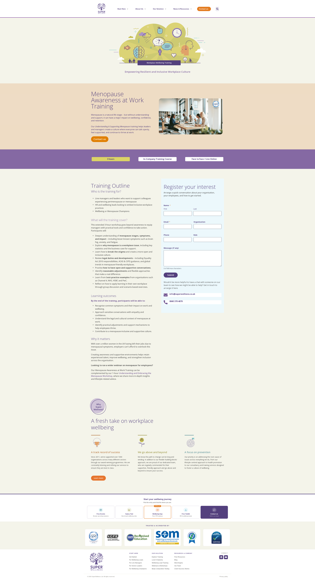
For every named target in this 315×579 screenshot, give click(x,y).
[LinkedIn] (221, 557)
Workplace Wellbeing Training (159, 63)
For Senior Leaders (135, 566)
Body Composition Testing (160, 569)
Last (195, 209)
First (165, 209)
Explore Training (157, 557)
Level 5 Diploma (157, 560)
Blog (175, 560)
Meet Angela (178, 563)
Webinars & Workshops (159, 566)
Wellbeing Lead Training (160, 563)
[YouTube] (226, 557)
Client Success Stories (181, 569)
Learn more (98, 478)
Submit (170, 275)
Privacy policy (224, 576)
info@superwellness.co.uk (182, 294)
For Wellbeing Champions (138, 569)
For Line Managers (135, 563)
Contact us (100, 139)
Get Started (133, 557)
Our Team (177, 566)
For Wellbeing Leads (136, 560)
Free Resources (179, 557)
